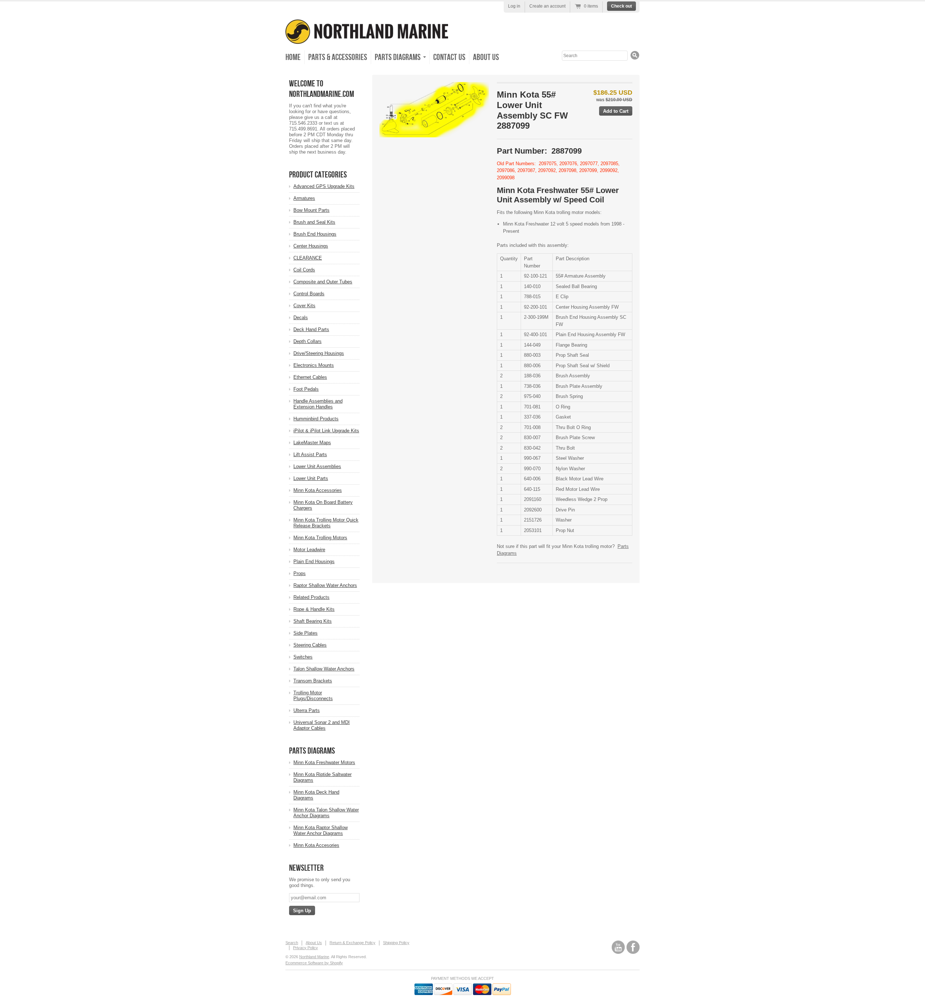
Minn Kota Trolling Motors (320, 537)
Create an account (547, 6)
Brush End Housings (314, 234)
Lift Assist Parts (310, 454)
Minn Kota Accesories (316, 845)
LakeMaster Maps (312, 442)
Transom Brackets (312, 680)
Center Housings (310, 246)
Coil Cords (304, 270)
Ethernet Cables (310, 377)
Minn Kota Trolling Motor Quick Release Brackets (325, 522)
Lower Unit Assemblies (317, 466)
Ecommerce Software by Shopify (314, 963)
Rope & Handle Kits (314, 609)
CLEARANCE (307, 258)
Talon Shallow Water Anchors (323, 669)
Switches (303, 657)
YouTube (618, 947)
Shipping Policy (396, 942)
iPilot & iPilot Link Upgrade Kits (326, 430)
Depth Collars (307, 341)
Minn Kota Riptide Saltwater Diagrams (322, 777)
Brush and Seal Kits (314, 222)
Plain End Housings (314, 561)
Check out (621, 6)
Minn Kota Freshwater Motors (324, 762)
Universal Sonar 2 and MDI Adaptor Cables (321, 725)
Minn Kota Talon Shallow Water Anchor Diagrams (326, 812)
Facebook (633, 947)
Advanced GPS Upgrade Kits (323, 186)
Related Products (311, 597)
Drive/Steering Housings (318, 353)
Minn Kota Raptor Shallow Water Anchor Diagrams (320, 830)
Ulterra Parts (306, 710)
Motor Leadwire (309, 549)
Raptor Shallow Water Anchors (325, 585)
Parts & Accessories (337, 57)
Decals (300, 317)
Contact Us (449, 57)
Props (299, 573)
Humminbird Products (316, 418)
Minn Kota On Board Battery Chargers (323, 505)
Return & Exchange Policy (352, 942)
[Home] (366, 39)
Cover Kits (304, 305)
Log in (514, 6)
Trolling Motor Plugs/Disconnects (313, 695)
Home (293, 57)
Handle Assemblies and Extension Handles (318, 404)
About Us (486, 57)
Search (291, 942)
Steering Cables (310, 645)
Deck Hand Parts (311, 329)
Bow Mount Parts (311, 210)
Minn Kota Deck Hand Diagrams (316, 795)
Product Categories (318, 175)
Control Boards (308, 293)
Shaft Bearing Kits (312, 621)
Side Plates (305, 633)
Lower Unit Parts (310, 478)
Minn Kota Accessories (317, 490)
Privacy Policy (305, 948)
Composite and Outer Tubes (322, 281)
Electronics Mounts (313, 365)
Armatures (304, 198)
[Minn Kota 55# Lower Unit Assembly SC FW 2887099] (434, 109)
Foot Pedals (306, 389)
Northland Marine (314, 957)
